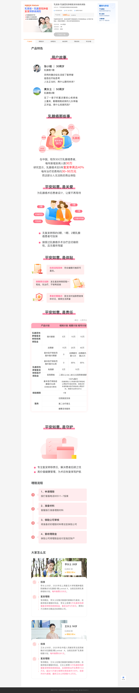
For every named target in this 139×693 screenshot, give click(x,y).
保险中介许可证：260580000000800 (58, 690)
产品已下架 (61, 34)
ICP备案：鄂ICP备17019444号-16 (81, 690)
